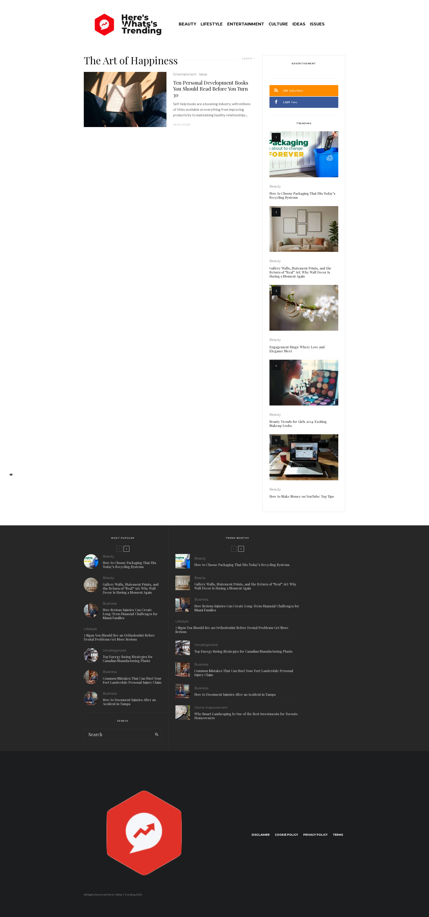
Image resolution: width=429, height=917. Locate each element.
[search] (157, 734)
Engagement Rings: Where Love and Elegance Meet (297, 349)
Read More (182, 124)
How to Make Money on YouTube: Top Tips (301, 496)
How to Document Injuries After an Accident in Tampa (129, 702)
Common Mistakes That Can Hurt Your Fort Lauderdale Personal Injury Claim (132, 680)
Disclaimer (261, 834)
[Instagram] (9, 454)
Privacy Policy (315, 834)
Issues (317, 24)
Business (110, 604)
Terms (338, 834)
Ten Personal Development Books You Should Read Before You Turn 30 (210, 88)
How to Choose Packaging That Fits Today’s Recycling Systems (302, 195)
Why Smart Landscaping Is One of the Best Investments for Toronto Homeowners (246, 716)
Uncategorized (114, 650)
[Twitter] (9, 447)
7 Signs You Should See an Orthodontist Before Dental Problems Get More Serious (119, 637)
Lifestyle (212, 24)
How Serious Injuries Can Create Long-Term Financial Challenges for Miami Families (130, 614)
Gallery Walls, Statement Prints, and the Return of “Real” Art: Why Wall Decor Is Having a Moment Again (300, 272)
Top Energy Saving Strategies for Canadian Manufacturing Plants (128, 659)
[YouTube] (9, 461)
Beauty (187, 24)
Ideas (298, 24)
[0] (9, 476)
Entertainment (245, 24)
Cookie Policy (286, 834)
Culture (278, 24)
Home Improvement (210, 708)
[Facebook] (9, 440)
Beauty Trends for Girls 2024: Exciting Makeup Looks (298, 424)
